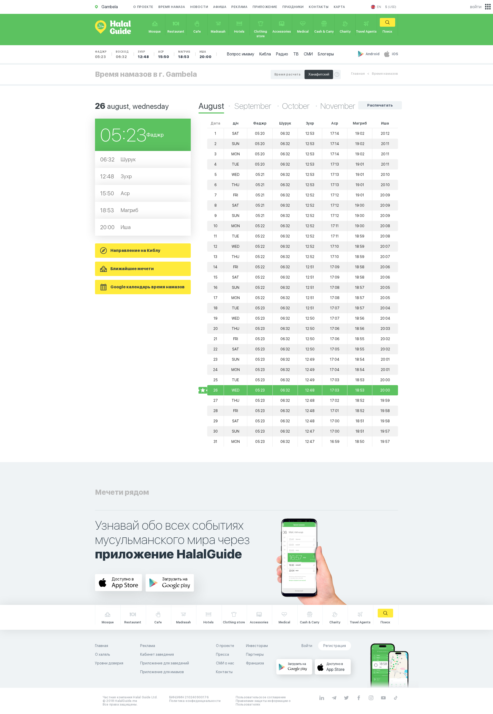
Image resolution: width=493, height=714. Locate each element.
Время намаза (171, 7)
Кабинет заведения (157, 654)
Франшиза (255, 663)
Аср (163, 54)
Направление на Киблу (135, 250)
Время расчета (287, 74)
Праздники (293, 7)
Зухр (143, 54)
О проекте (143, 7)
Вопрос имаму (240, 54)
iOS (395, 54)
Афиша (219, 7)
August (211, 106)
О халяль (102, 654)
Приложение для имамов (162, 672)
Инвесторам (257, 646)
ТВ (296, 54)
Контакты (318, 7)
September (253, 106)
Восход (122, 54)
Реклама (239, 7)
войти (475, 6)
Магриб (184, 54)
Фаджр (101, 54)
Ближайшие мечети (132, 268)
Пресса (222, 654)
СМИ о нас (225, 663)
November (337, 106)
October (296, 106)
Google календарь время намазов (147, 286)
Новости (199, 7)
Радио (282, 54)
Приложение (265, 7)
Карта (339, 7)
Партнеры (255, 654)
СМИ (308, 54)
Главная (358, 73)
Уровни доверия (109, 663)
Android (373, 54)
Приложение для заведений (164, 663)
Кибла (265, 54)
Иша (206, 54)
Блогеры (326, 54)
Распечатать (380, 105)
